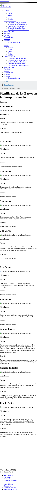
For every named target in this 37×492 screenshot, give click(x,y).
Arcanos (6, 10)
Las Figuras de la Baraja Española (18, 30)
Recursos (7, 40)
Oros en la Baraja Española (16, 28)
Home (6, 81)
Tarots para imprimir (14, 42)
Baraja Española (9, 85)
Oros (9, 17)
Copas (10, 14)
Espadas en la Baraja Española (17, 24)
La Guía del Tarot (5, 7)
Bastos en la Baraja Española (17, 26)
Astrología (7, 33)
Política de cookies (10, 479)
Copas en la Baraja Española (17, 23)
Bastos (10, 15)
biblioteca (7, 39)
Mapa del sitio (8, 475)
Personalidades (8, 37)
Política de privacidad (10, 481)
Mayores (10, 12)
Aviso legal (7, 477)
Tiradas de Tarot (9, 31)
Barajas (6, 35)
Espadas (10, 19)
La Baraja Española (10, 21)
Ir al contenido (4, 1)
